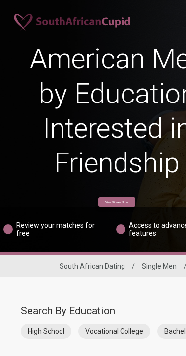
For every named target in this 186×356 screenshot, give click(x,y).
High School (46, 331)
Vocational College (114, 331)
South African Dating (92, 266)
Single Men (159, 266)
